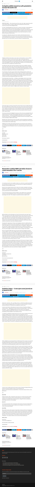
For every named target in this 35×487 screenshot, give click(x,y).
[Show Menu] (2, 1)
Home (2, 166)
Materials (8, 426)
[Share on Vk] (30, 14)
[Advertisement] (17, 17)
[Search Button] (32, 1)
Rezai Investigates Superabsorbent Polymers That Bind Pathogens (8, 152)
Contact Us (3, 484)
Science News (16, 9)
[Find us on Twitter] (5, 457)
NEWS (4, 166)
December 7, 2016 (11, 9)
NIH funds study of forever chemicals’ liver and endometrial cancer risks (6, 158)
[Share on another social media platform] (32, 14)
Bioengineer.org (4, 485)
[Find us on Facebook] (3, 457)
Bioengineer (6, 9)
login (5, 160)
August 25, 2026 (8, 154)
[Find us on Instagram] (7, 457)
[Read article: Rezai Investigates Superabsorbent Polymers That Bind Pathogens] (4, 151)
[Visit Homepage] (17, 1)
